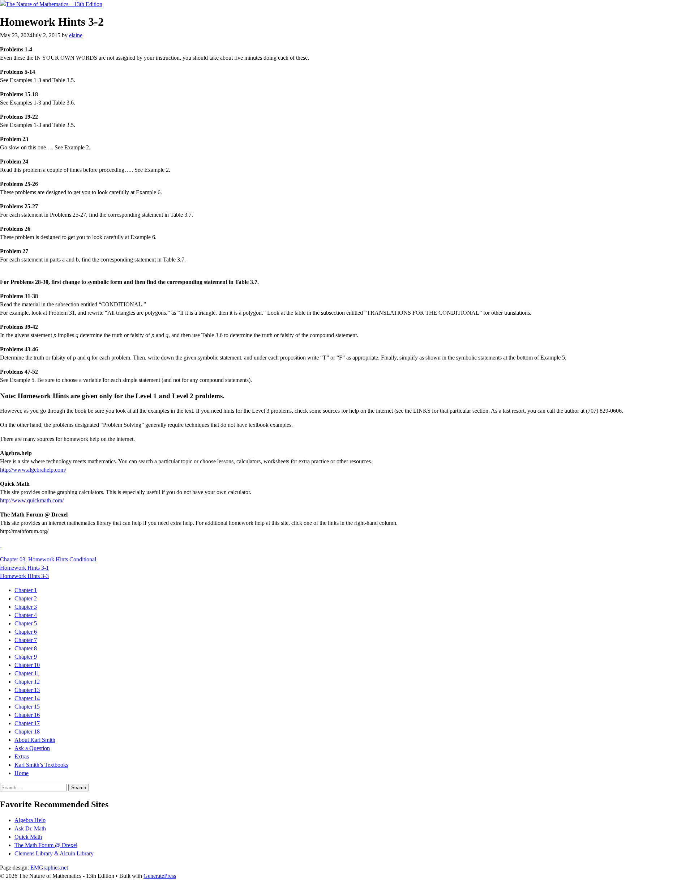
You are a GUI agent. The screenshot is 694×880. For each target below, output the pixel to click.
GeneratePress (159, 876)
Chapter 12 (27, 682)
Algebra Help (30, 820)
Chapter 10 (27, 665)
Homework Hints (48, 559)
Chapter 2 (25, 598)
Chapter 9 (25, 657)
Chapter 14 (27, 698)
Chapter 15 (27, 706)
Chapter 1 (25, 590)
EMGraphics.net (49, 867)
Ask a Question (32, 748)
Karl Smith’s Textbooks (41, 765)
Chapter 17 (27, 723)
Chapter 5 (25, 623)
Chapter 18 (27, 731)
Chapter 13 (27, 690)
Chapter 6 (25, 632)
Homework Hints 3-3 (24, 576)
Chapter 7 (25, 640)
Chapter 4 (25, 615)
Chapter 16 (27, 715)
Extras (21, 756)
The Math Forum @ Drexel (45, 845)
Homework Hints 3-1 (24, 568)
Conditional (82, 559)
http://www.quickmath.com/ (32, 500)
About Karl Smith (34, 740)
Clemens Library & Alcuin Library (54, 853)
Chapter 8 (25, 648)
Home (21, 773)
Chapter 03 (12, 559)
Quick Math (28, 837)
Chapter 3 (25, 607)
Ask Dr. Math (30, 828)
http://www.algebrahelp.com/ (33, 470)
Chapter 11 (26, 673)
